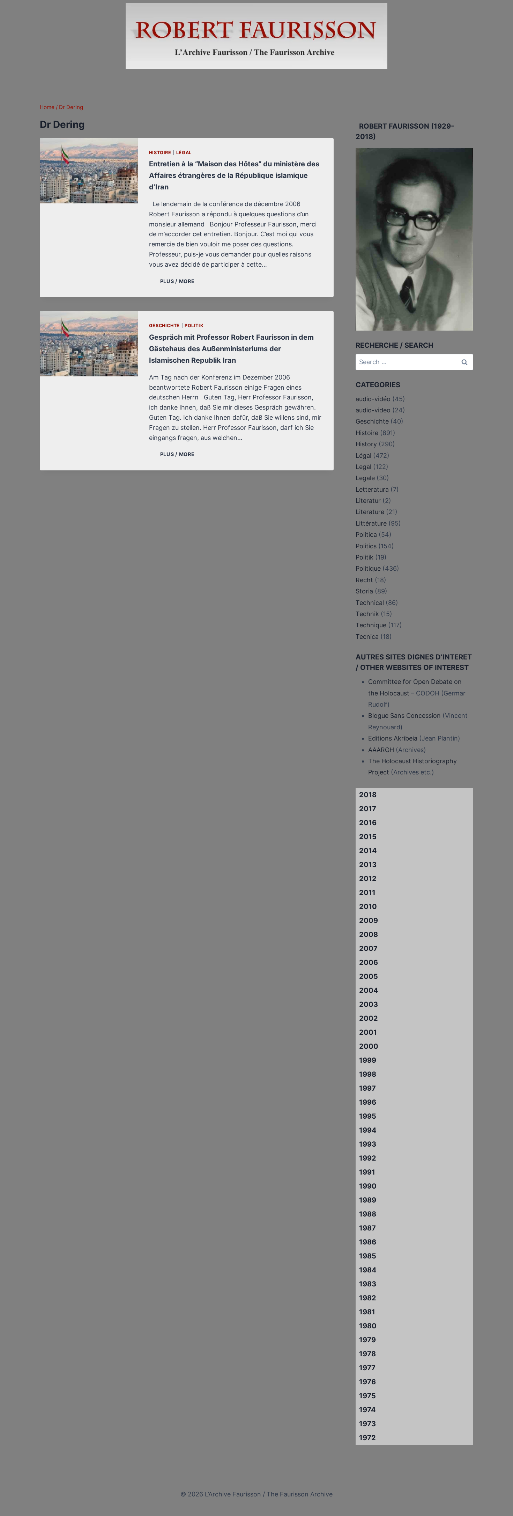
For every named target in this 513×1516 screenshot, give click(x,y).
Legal (363, 466)
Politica (366, 534)
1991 (367, 1172)
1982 (367, 1298)
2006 (368, 962)
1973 (367, 1424)
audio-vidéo (373, 399)
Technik (367, 614)
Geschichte (164, 325)
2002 (368, 1018)
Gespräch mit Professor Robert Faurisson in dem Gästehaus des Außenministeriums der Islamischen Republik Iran (231, 348)
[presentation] (89, 170)
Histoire (160, 152)
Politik (194, 325)
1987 (367, 1228)
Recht (364, 580)
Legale (365, 478)
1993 (367, 1144)
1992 (367, 1158)
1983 (367, 1284)
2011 (367, 892)
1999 (367, 1060)
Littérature (371, 523)
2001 (368, 1032)
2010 (368, 906)
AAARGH (381, 749)
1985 (367, 1256)
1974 (367, 1410)
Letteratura (372, 489)
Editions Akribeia (392, 738)
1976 (367, 1382)
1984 (368, 1270)
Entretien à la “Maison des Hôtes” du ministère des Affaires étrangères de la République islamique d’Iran (234, 175)
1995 (367, 1116)
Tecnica (367, 636)
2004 (368, 990)
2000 (368, 1046)
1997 (367, 1088)
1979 (367, 1340)
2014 (368, 850)
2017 (367, 808)
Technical (370, 602)
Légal (184, 152)
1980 (368, 1326)
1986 (367, 1242)
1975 (367, 1396)
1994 (368, 1130)
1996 (367, 1102)
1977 (367, 1368)
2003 (368, 1004)
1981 (367, 1312)
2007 (368, 948)
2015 (368, 836)
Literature (370, 511)
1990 (368, 1186)
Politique (368, 568)
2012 (368, 878)
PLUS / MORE (178, 281)
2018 (368, 795)
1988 (367, 1214)
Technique (371, 625)
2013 (368, 864)
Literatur (368, 500)
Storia (364, 591)
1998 (367, 1074)
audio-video (373, 410)
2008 (368, 934)
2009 (368, 920)
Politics (366, 546)
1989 (367, 1200)
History (366, 444)
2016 (368, 822)
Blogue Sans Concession (404, 715)
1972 (367, 1438)
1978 (367, 1354)
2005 (368, 976)
